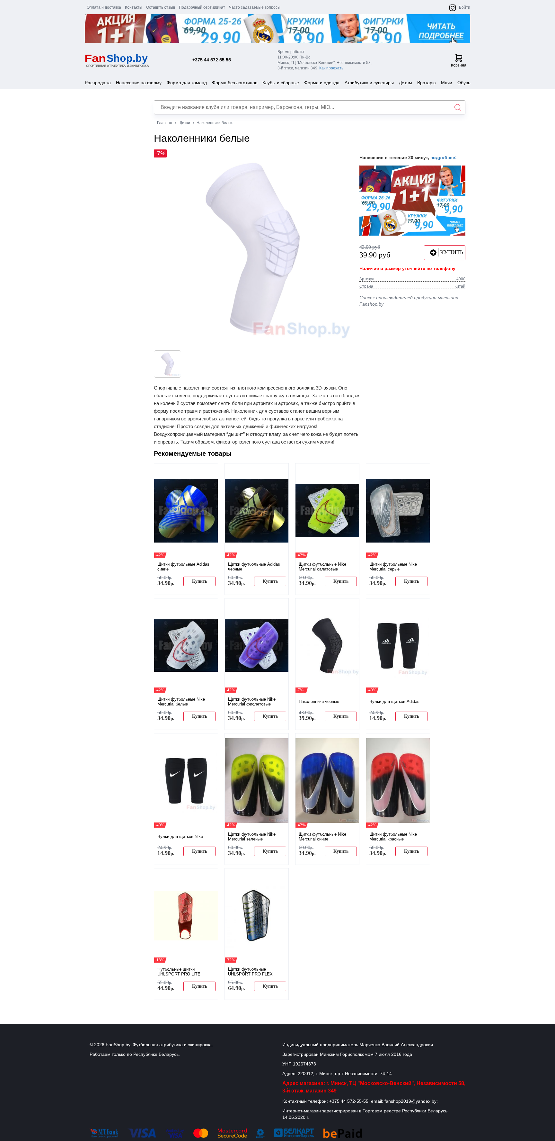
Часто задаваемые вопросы (254, 7)
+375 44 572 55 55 (211, 59)
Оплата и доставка (104, 7)
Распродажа (98, 82)
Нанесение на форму (139, 82)
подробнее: (443, 157)
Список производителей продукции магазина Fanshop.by (408, 301)
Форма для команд (187, 82)
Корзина (458, 65)
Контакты (133, 7)
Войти (464, 7)
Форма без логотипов (234, 82)
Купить (199, 581)
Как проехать (331, 68)
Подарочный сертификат (202, 7)
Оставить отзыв (160, 7)
